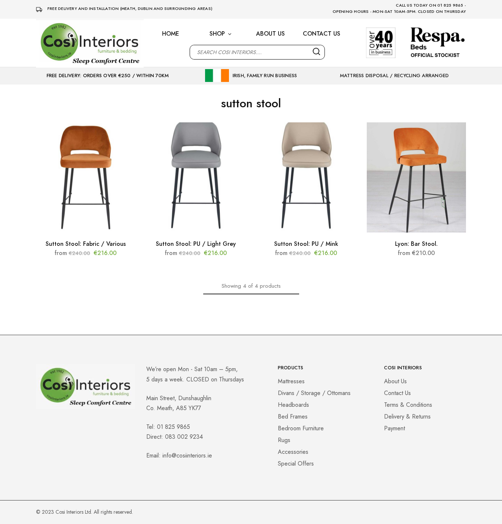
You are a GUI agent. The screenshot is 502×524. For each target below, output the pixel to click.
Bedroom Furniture (301, 428)
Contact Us (397, 393)
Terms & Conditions (408, 405)
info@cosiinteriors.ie (187, 455)
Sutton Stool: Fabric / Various (86, 244)
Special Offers (296, 463)
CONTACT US (321, 34)
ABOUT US (270, 34)
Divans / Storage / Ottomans (314, 393)
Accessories (293, 452)
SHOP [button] (217, 34)
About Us (395, 381)
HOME (170, 34)
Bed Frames (293, 416)
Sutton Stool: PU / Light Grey (196, 244)
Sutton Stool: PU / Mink (306, 244)
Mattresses (291, 381)
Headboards (293, 405)
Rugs (284, 440)
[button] (85, 229)
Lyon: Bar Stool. (416, 244)
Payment (394, 428)
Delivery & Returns (407, 416)
